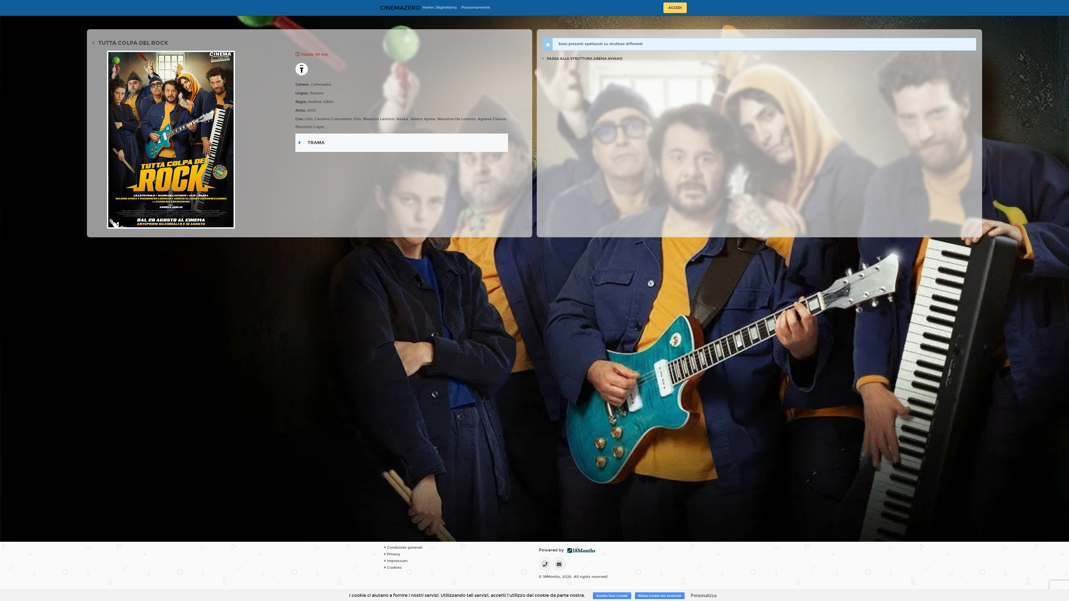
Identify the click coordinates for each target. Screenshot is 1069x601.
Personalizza (704, 595)
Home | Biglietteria (440, 7)
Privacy (393, 554)
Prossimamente (475, 7)
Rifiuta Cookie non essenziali (659, 595)
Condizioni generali (404, 547)
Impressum (397, 561)
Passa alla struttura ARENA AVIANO (584, 58)
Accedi (675, 8)
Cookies (394, 567)
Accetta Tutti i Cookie (612, 595)
